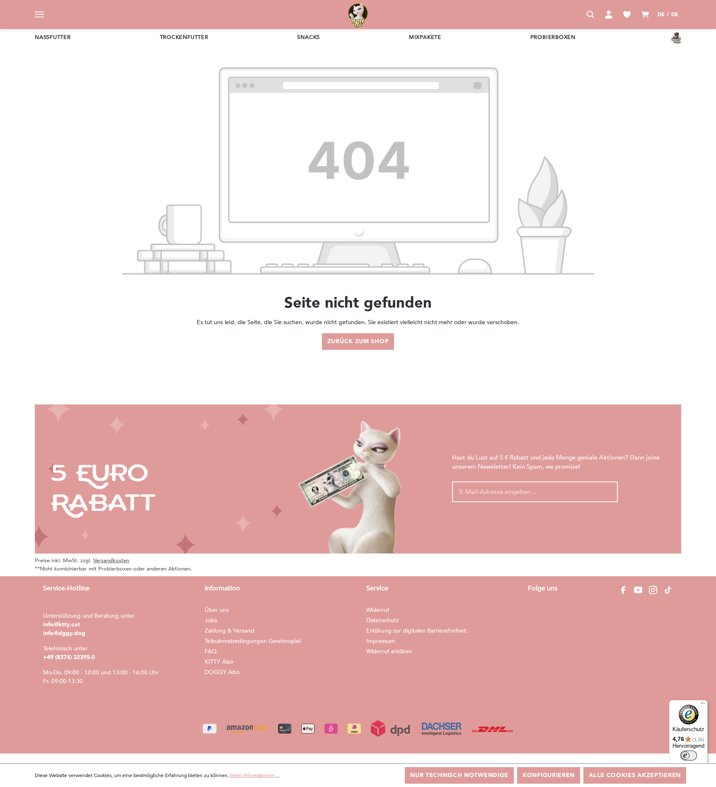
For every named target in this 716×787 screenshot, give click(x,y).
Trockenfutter (184, 37)
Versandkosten (111, 560)
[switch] (688, 756)
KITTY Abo (219, 662)
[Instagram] (653, 590)
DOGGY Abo (222, 672)
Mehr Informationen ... (255, 775)
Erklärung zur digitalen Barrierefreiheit (416, 631)
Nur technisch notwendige (459, 775)
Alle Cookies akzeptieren (635, 775)
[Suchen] (590, 14)
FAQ (211, 651)
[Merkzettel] (627, 14)
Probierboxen (553, 37)
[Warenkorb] (645, 14)
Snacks (308, 37)
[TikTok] (668, 590)
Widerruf (377, 610)
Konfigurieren (548, 775)
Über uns (217, 610)
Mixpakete (425, 37)
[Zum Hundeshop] (676, 38)
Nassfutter (53, 37)
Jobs (211, 620)
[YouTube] (638, 590)
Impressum (380, 641)
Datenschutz (382, 620)
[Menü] (39, 14)
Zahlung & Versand (229, 631)
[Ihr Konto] (608, 14)
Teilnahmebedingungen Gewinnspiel (253, 641)
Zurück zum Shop (358, 341)
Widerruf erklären (389, 651)
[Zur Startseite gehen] (358, 14)
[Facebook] (623, 590)
